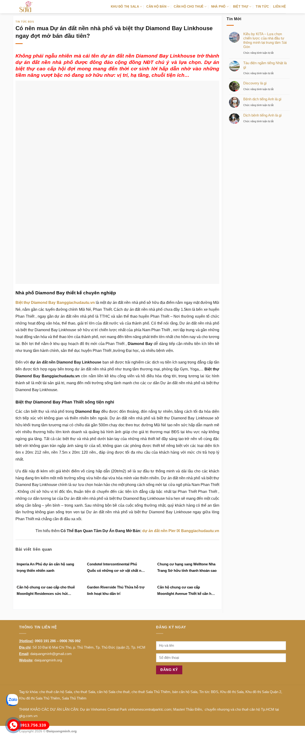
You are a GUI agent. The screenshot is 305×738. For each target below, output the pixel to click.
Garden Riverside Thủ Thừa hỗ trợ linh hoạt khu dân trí (116, 590)
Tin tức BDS (24, 21)
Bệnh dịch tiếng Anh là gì (262, 99)
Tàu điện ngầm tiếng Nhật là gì (265, 65)
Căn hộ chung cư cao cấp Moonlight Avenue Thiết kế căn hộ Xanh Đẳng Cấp (185, 591)
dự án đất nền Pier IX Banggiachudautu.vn (180, 531)
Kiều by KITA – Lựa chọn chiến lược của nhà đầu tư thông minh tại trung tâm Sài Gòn (265, 40)
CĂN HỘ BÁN (156, 6)
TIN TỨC (262, 6)
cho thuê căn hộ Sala (55, 692)
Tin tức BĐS (208, 692)
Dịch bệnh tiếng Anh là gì (262, 115)
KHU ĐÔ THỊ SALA (125, 6)
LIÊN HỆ (279, 6)
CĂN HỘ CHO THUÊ (188, 6)
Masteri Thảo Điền (187, 709)
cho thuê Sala (84, 692)
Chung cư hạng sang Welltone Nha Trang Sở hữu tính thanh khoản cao (187, 567)
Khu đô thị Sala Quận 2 (263, 692)
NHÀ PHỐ (218, 6)
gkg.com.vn (28, 716)
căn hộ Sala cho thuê (113, 692)
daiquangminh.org (48, 660)
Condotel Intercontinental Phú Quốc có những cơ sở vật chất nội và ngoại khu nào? (115, 568)
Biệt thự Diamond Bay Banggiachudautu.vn (55, 303)
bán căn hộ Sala (184, 692)
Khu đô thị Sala (232, 692)
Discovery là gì (255, 83)
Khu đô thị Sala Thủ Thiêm (39, 698)
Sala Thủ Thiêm (74, 698)
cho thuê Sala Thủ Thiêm (151, 692)
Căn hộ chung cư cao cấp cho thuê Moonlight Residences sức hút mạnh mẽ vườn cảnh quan (46, 591)
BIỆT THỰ (240, 6)
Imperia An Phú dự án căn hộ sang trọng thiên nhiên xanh (45, 567)
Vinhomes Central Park (109, 709)
